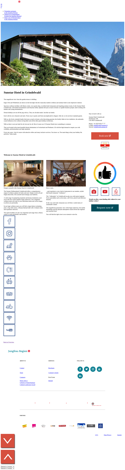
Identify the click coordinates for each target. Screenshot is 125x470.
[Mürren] (62, 405)
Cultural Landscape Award (27, 385)
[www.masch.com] (100, 428)
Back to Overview (8, 342)
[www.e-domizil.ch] (52, 428)
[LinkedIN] (80, 378)
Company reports (53, 373)
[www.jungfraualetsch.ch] (81, 428)
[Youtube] (99, 372)
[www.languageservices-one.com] (91, 427)
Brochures (51, 368)
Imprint (119, 435)
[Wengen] (45, 405)
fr (1, 7)
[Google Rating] (105, 184)
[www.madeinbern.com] (62, 428)
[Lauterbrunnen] (79, 405)
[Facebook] (80, 372)
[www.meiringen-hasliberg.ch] (43, 428)
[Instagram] (93, 372)
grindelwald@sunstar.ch (101, 125)
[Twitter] (86, 372)
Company (22, 377)
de (1, 4)
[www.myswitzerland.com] (71, 428)
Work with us (24, 380)
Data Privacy (107, 435)
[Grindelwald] (28, 405)
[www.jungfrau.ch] (24, 426)
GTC (96, 435)
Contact (22, 368)
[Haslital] (96, 405)
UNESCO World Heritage (27, 382)
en (1, 6)
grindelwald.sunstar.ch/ (100, 127)
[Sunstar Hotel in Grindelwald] (105, 136)
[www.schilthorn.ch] (33, 428)
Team (21, 373)
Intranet (50, 380)
